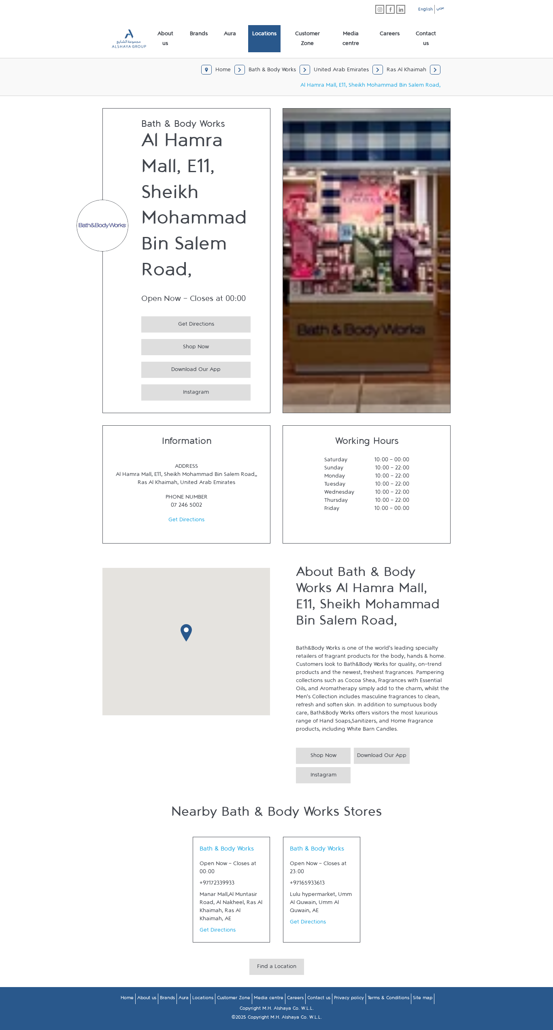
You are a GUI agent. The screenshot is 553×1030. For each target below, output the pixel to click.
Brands (167, 999)
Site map (422, 999)
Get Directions (177, 323)
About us (146, 999)
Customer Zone (233, 999)
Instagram (175, 391)
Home (127, 999)
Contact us (318, 999)
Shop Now (175, 345)
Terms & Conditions (388, 999)
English (425, 10)
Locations (202, 999)
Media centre (268, 999)
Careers (295, 999)
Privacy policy (349, 999)
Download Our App (181, 368)
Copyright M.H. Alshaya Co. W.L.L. (277, 1009)
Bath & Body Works (227, 850)
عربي (440, 9)
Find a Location (276, 968)
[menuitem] (165, 39)
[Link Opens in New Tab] (379, 9)
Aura (184, 999)
